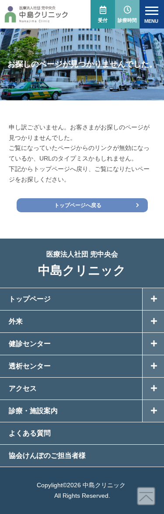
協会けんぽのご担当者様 (47, 455)
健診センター (30, 343)
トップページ (30, 299)
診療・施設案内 (33, 410)
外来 (16, 321)
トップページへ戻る (77, 205)
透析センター (30, 366)
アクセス (23, 388)
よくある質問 (30, 433)
